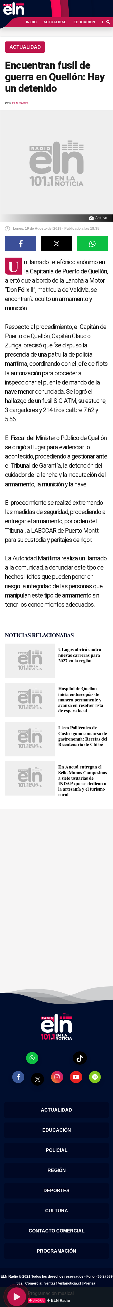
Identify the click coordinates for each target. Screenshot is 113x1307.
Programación (56, 1251)
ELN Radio (20, 103)
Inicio (31, 22)
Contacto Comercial (57, 1230)
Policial (57, 1150)
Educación (84, 22)
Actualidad (55, 22)
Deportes (56, 1190)
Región (57, 1170)
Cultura (56, 1210)
